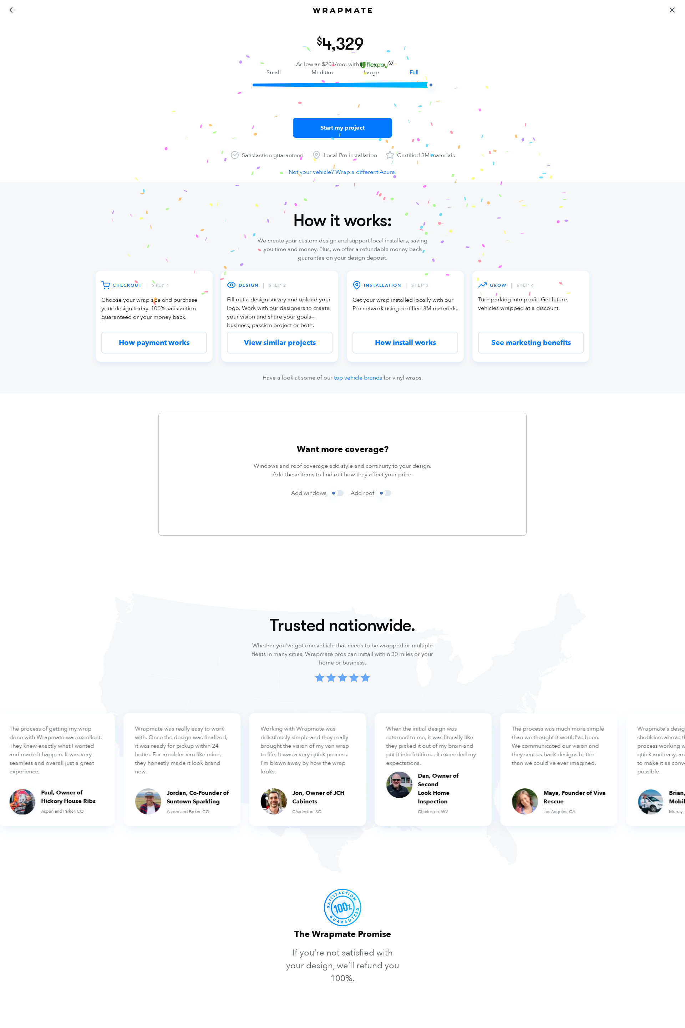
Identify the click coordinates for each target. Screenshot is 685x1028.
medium (322, 72)
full (414, 72)
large (371, 72)
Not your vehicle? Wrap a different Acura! (343, 172)
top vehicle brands (358, 378)
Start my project (342, 128)
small (274, 72)
